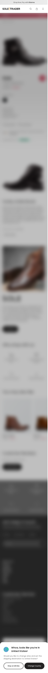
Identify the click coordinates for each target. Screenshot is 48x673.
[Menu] (43, 8)
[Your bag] (36, 8)
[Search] (30, 8)
